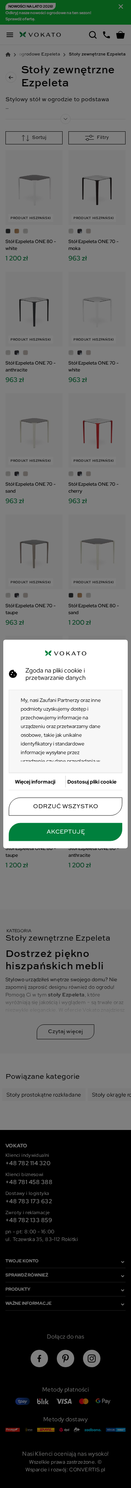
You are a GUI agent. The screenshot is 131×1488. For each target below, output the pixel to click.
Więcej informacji (35, 781)
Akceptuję (66, 832)
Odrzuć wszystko (65, 807)
